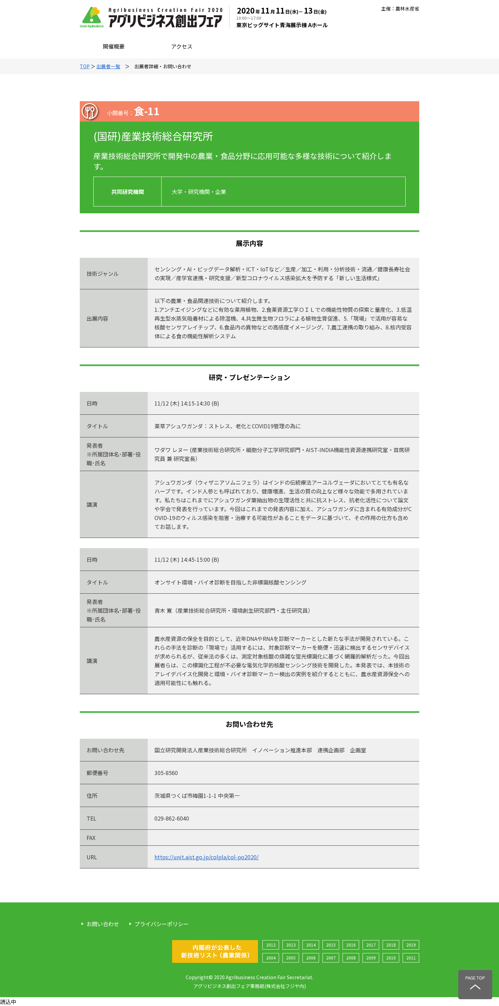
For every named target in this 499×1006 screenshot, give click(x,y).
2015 (331, 945)
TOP (85, 66)
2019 (411, 945)
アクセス (181, 46)
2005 (291, 957)
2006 (311, 957)
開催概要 (114, 46)
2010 (391, 957)
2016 (351, 945)
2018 (391, 945)
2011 (411, 957)
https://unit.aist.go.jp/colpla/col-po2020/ (206, 857)
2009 (371, 957)
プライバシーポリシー (161, 924)
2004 (271, 957)
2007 (331, 957)
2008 (351, 957)
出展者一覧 (108, 66)
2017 (371, 945)
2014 (311, 945)
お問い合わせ (103, 924)
